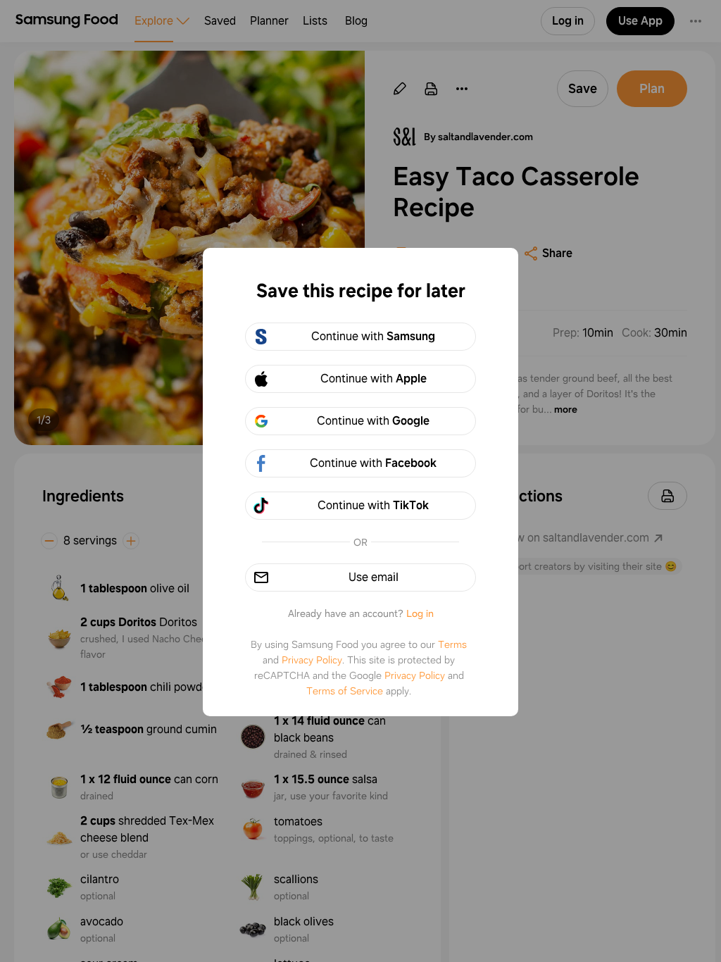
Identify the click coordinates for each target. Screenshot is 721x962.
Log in (420, 613)
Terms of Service (344, 691)
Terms (452, 644)
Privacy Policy (312, 660)
